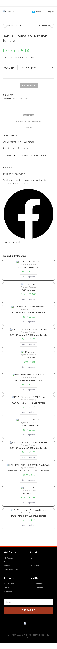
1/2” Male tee (28, 290)
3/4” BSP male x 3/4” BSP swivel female (28, 335)
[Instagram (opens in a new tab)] (30, 3)
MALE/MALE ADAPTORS (28, 267)
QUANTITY (9, 68)
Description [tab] (28, 115)
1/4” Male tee (28, 493)
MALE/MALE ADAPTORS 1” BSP (28, 380)
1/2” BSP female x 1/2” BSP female (28, 403)
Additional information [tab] (28, 121)
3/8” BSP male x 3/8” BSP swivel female (28, 448)
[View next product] (52, 26)
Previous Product (14, 26)
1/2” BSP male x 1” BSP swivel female (28, 516)
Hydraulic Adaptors (20, 98)
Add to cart (28, 85)
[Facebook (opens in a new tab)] (26, 3)
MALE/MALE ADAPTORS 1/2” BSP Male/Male (28, 471)
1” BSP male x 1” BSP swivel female (28, 312)
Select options (28, 276)
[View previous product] (5, 26)
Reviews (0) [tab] (28, 127)
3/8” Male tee (28, 358)
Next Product (44, 26)
